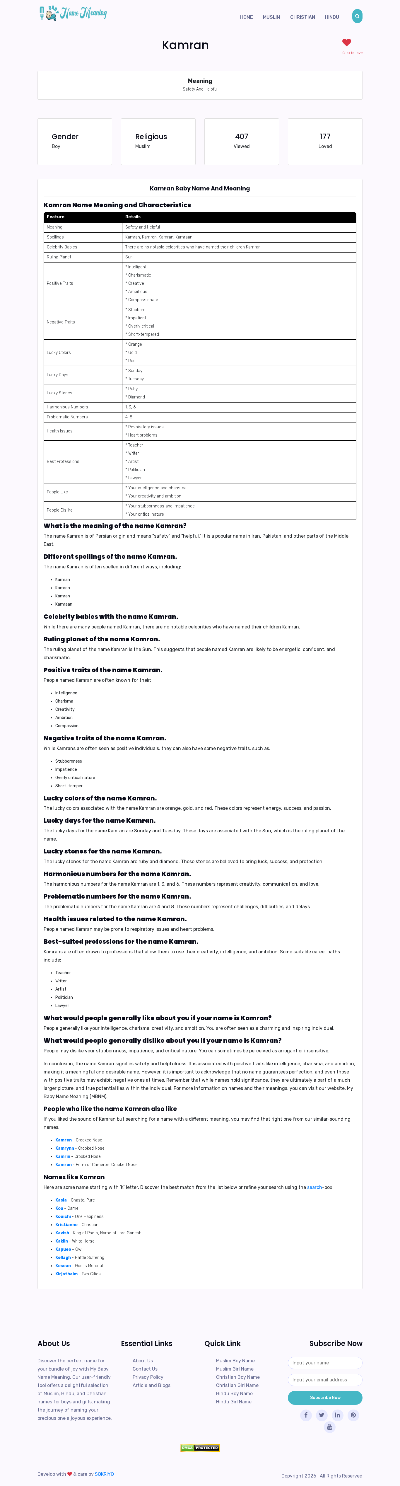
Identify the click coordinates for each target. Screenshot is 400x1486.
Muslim (271, 17)
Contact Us (145, 1369)
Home (246, 17)
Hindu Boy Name (234, 1393)
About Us (143, 1361)
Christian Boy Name (238, 1377)
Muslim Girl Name (235, 1369)
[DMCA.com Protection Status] (200, 1448)
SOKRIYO (104, 1474)
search (314, 1187)
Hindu (332, 17)
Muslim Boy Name (235, 1361)
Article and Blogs (151, 1385)
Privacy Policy (148, 1377)
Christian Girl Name (237, 1385)
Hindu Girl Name (234, 1402)
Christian (302, 17)
